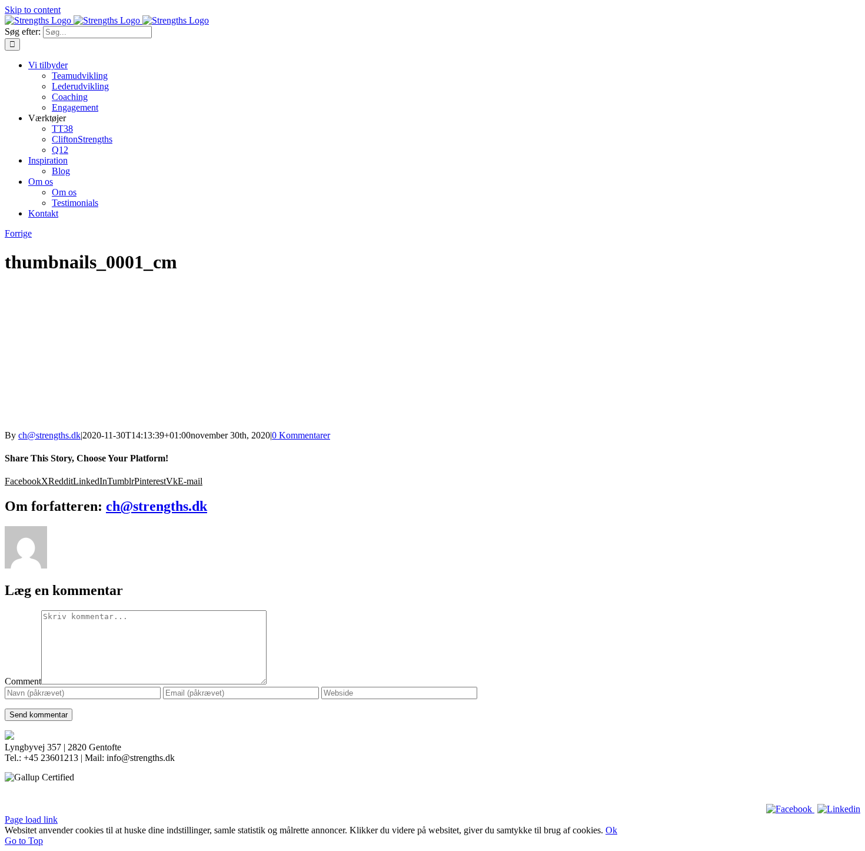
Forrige (18, 233)
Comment (23, 681)
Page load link (31, 820)
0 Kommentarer (301, 435)
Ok (611, 830)
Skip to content (33, 10)
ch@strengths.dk (49, 435)
